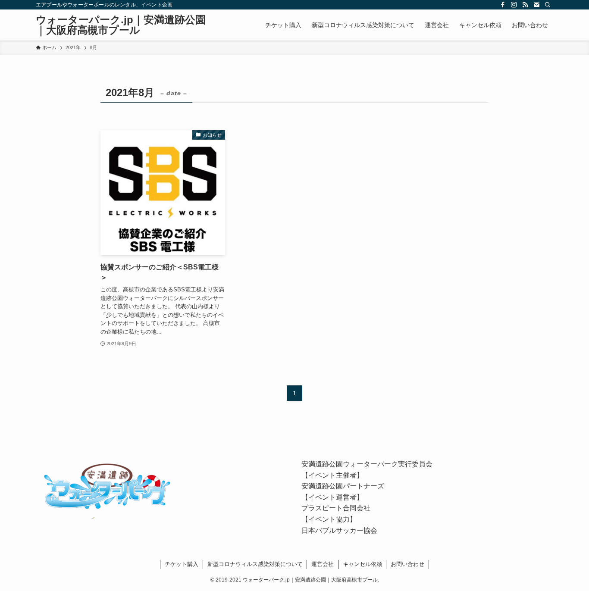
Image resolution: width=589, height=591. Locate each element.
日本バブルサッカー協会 (339, 530)
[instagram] (514, 4)
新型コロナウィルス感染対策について (255, 564)
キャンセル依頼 (362, 564)
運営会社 (322, 564)
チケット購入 (181, 564)
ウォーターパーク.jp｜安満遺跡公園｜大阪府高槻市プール (121, 25)
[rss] (525, 4)
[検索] (547, 4)
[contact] (536, 4)
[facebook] (502, 4)
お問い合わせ (407, 564)
